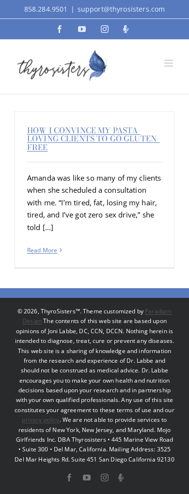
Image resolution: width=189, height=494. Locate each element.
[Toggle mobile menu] (169, 63)
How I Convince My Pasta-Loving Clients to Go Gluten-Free (93, 138)
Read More (42, 250)
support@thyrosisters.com (121, 9)
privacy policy (40, 420)
